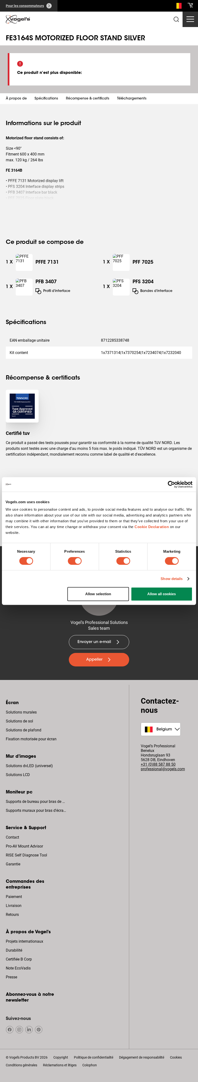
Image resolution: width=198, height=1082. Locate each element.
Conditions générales (21, 1065)
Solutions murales (21, 712)
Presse (11, 977)
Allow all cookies (161, 594)
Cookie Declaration (151, 527)
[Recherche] (178, 7)
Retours (12, 914)
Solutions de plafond (23, 730)
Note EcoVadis (18, 968)
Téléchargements (132, 98)
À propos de (16, 98)
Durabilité (14, 950)
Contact (12, 837)
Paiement (14, 896)
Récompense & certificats (87, 98)
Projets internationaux (24, 941)
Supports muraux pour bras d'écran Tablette (36, 810)
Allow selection (98, 594)
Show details (172, 579)
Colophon (89, 1065)
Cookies (176, 1057)
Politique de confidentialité (93, 1057)
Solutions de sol (19, 721)
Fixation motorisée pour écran (31, 739)
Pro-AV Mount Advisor (24, 846)
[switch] (75, 561)
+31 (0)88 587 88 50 (158, 764)
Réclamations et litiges (60, 1065)
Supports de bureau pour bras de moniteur (36, 801)
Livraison (13, 905)
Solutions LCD (18, 774)
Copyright (60, 1057)
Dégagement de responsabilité (141, 1057)
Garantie (13, 864)
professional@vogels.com (163, 769)
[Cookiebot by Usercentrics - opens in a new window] (171, 484)
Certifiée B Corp (19, 959)
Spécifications (46, 98)
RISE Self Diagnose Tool (26, 855)
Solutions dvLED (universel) (29, 766)
